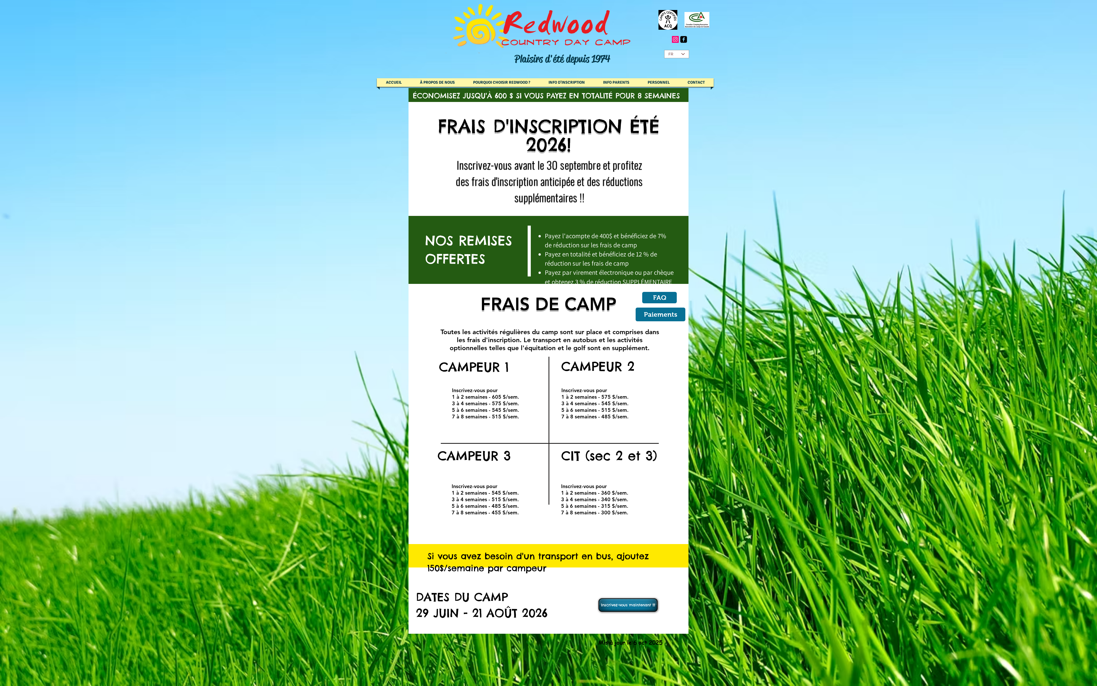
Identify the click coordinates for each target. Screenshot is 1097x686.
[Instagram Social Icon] (675, 39)
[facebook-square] (683, 39)
